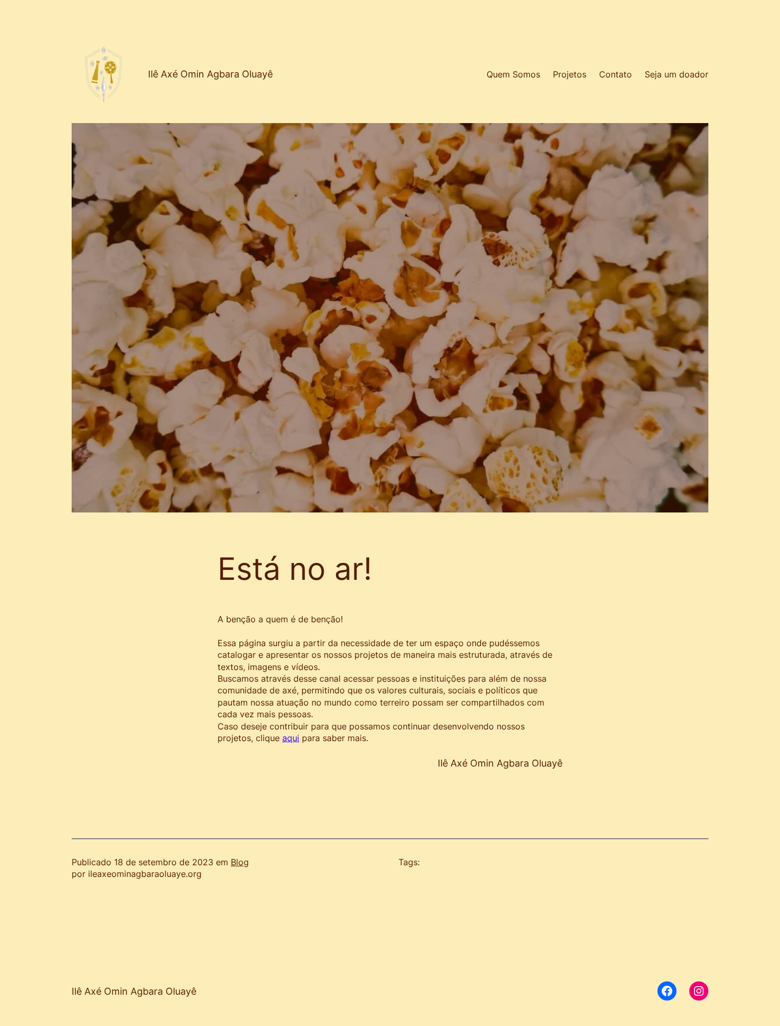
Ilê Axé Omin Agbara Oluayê (210, 74)
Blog (240, 862)
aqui (290, 738)
